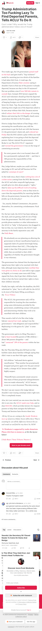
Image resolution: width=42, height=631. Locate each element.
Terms (36, 614)
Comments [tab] (6, 474)
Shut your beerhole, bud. (10, 543)
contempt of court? (16, 172)
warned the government (14, 145)
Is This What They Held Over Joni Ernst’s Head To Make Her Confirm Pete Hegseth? (16, 555)
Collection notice (21, 616)
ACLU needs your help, (25, 403)
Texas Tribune (17, 439)
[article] (21, 541)
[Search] (38, 530)
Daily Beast (6, 439)
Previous (8, 460)
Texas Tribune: (10, 295)
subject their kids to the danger (18, 113)
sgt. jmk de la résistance (14, 503)
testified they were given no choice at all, (20, 269)
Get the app (31, 622)
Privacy (30, 614)
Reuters (27, 439)
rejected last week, (15, 321)
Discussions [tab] (17, 530)
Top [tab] (4, 530)
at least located (10, 337)
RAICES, (9, 406)
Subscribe (30, 3)
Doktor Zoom (11, 30)
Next (35, 460)
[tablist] (10, 474)
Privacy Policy (22, 604)
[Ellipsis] (39, 493)
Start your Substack (16, 622)
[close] (36, 559)
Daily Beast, (8, 233)
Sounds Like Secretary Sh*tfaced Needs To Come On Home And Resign (16, 537)
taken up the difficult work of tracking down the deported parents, (19, 189)
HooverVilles (10, 493)
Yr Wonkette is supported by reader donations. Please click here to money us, (20, 430)
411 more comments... (9, 519)
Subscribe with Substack (22, 595)
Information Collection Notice (27, 602)
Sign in (37, 3)
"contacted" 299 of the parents (16, 342)
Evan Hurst (14, 545)
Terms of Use (32, 600)
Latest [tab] (9, 530)
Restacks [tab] (15, 474)
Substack (11, 627)
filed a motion (24, 83)
